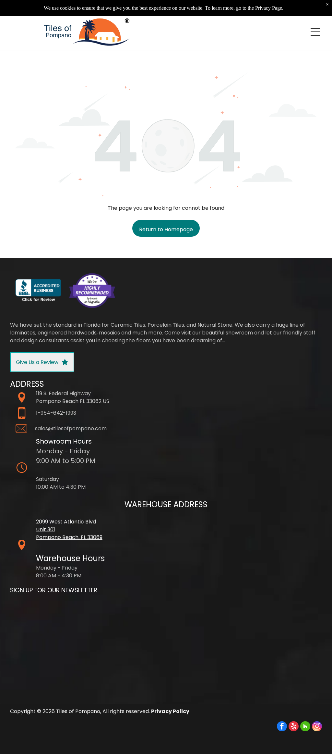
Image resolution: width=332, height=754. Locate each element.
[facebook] (282, 727)
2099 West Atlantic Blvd (66, 521)
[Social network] (305, 727)
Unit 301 (45, 529)
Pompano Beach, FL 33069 (69, 537)
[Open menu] (315, 32)
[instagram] (317, 727)
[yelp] (294, 727)
